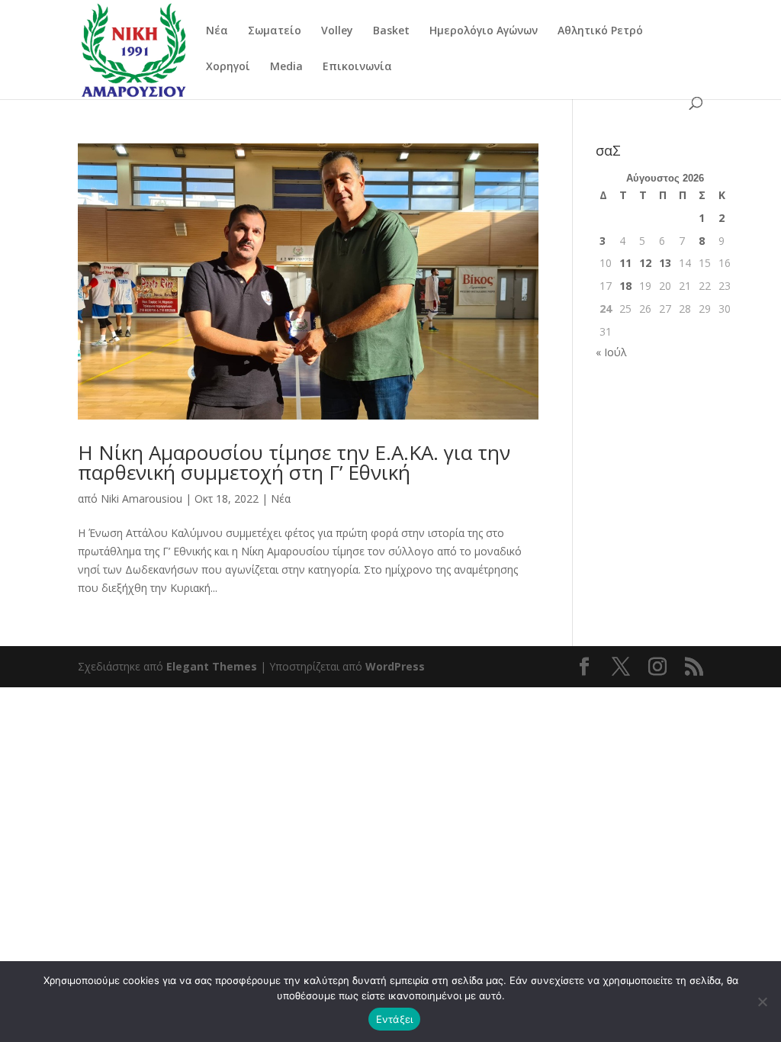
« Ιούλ (611, 352)
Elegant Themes (211, 666)
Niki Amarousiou (141, 498)
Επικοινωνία (357, 67)
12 (645, 263)
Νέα (217, 31)
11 (625, 263)
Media (286, 67)
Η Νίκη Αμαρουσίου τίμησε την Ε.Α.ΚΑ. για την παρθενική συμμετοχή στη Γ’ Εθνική (294, 462)
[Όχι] (762, 1001)
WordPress (395, 666)
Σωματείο (274, 31)
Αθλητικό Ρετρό (600, 31)
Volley (337, 31)
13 (665, 263)
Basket (391, 31)
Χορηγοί (228, 67)
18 (625, 285)
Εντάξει (394, 1019)
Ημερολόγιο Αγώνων (483, 31)
